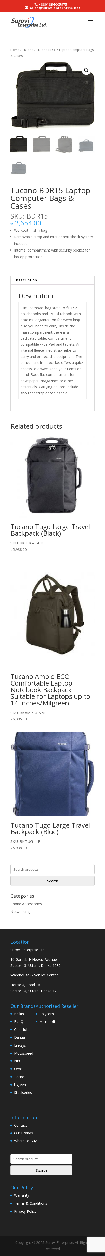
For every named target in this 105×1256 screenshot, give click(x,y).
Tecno (19, 1076)
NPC (17, 1060)
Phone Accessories (26, 903)
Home (15, 49)
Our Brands (23, 1133)
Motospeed (23, 1053)
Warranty (21, 1195)
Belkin (19, 1013)
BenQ (18, 1021)
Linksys (20, 1045)
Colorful (20, 1029)
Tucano (28, 49)
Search (52, 880)
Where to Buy (25, 1140)
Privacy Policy (25, 1211)
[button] (86, 70)
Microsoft (47, 1021)
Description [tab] (26, 280)
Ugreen (20, 1084)
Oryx (18, 1068)
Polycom (46, 1013)
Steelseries (23, 1092)
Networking (20, 911)
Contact (20, 1125)
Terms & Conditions (30, 1203)
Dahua (19, 1037)
